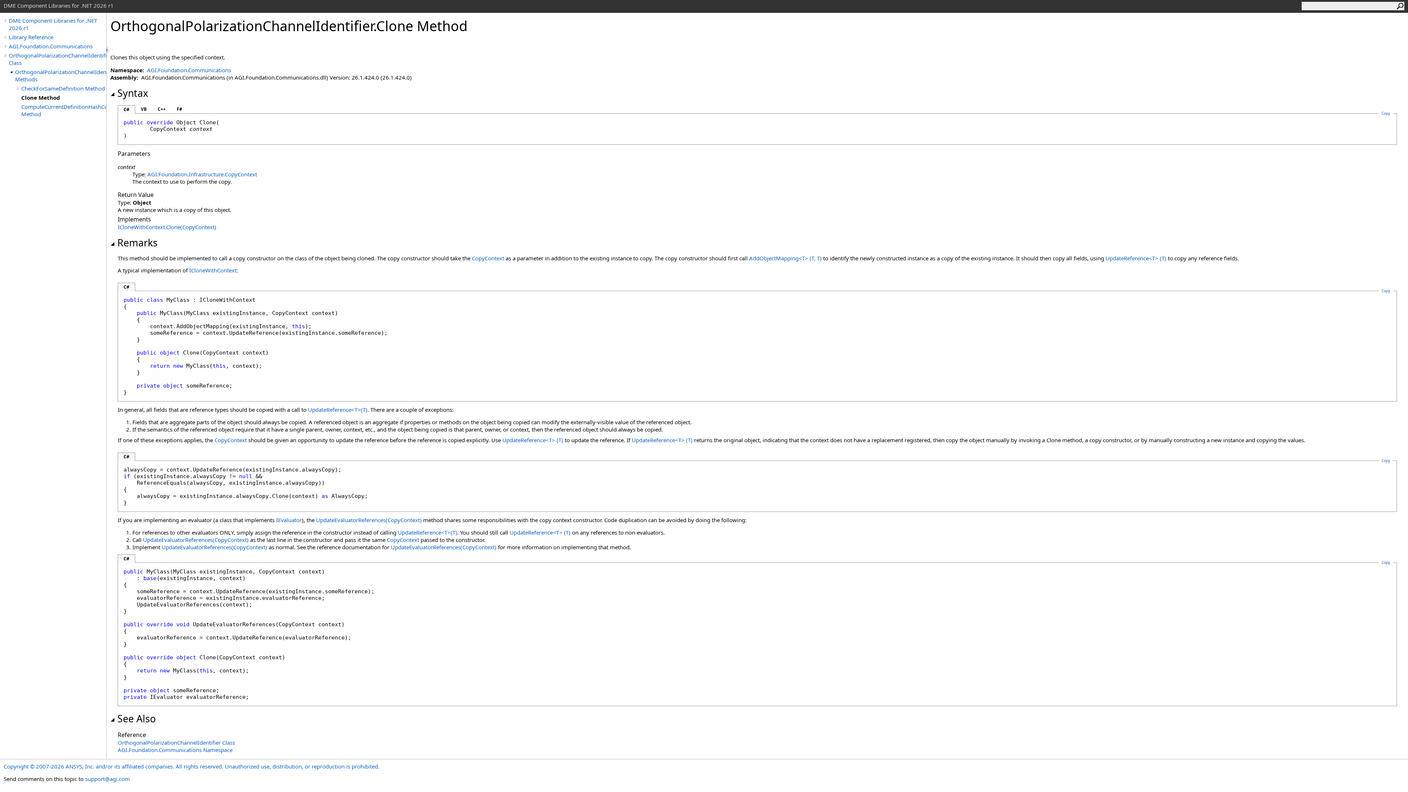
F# (179, 109)
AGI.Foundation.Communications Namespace (175, 750)
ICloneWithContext (212, 270)
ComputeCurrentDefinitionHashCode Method (63, 110)
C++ (162, 109)
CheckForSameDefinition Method (63, 88)
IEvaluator (289, 520)
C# (126, 109)
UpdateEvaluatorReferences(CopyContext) (369, 520)
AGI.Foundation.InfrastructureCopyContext (202, 174)
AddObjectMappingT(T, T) (785, 258)
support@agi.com (107, 778)
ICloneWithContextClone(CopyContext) (167, 227)
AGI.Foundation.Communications (51, 46)
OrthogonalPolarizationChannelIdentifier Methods (60, 75)
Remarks (137, 242)
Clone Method (40, 97)
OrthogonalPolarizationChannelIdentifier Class (57, 59)
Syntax (132, 93)
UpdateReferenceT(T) (1136, 258)
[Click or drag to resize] (108, 50)
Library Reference (31, 37)
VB (144, 109)
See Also (136, 718)
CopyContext (488, 258)
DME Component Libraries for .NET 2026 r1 (53, 24)
